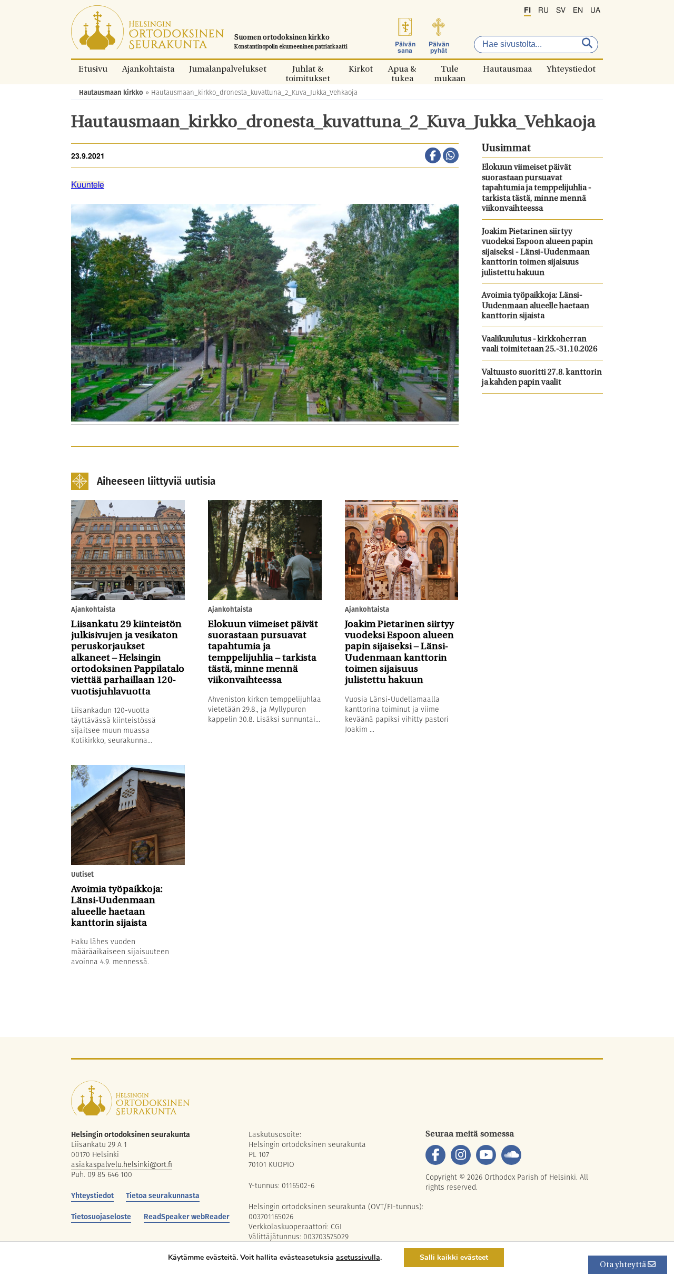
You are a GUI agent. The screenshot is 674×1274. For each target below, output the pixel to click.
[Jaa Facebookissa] (433, 156)
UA (595, 10)
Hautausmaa (507, 68)
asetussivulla (358, 1257)
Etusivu (92, 68)
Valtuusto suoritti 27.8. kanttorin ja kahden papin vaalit (542, 378)
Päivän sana (405, 47)
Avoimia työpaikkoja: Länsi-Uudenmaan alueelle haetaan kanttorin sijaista (535, 306)
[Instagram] (461, 1155)
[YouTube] (486, 1155)
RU (543, 10)
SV (561, 10)
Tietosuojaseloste (101, 1216)
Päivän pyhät (439, 47)
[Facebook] (435, 1155)
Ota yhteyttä (624, 1265)
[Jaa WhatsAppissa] (451, 156)
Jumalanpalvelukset (227, 68)
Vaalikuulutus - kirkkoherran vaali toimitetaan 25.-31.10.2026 (539, 345)
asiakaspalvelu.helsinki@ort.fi (121, 1164)
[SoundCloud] (511, 1155)
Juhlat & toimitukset (307, 68)
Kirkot (361, 68)
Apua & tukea (402, 68)
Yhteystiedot (571, 68)
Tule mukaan (449, 68)
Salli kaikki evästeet (454, 1257)
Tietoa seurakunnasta (163, 1195)
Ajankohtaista (148, 68)
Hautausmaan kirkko (111, 92)
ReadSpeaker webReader (187, 1216)
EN (578, 10)
